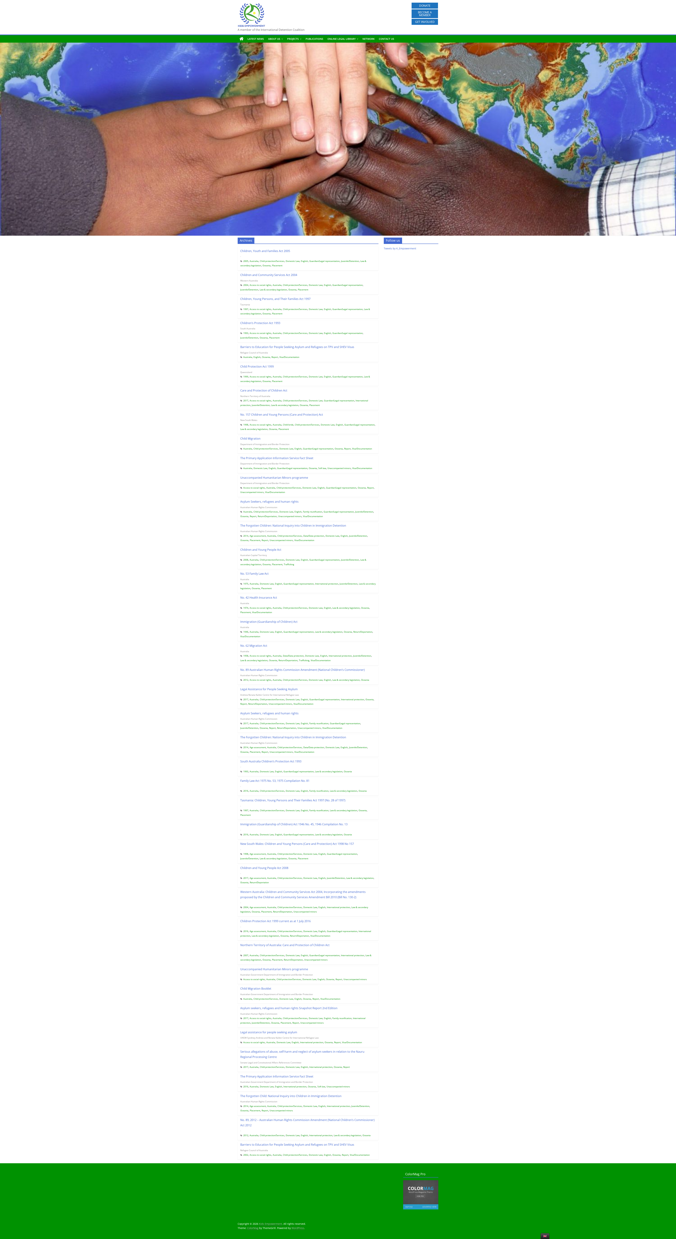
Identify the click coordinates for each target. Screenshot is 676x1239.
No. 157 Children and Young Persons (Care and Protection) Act (281, 415)
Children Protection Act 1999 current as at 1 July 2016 (275, 921)
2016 (245, 790)
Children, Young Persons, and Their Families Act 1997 (275, 299)
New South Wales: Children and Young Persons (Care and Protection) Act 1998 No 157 (297, 844)
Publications (314, 39)
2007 (245, 955)
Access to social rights (260, 285)
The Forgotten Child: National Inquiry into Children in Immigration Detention (291, 1096)
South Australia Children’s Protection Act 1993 (270, 761)
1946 (245, 631)
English (304, 261)
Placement (277, 265)
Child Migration (250, 438)
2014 (245, 535)
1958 (245, 655)
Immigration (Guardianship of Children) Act (269, 622)
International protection (326, 583)
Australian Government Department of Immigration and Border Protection (276, 974)
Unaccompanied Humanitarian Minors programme (274, 478)
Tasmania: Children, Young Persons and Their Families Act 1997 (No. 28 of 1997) (292, 800)
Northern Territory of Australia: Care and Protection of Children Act (285, 945)
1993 (245, 333)
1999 (245, 376)
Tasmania (245, 304)
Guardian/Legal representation (324, 261)
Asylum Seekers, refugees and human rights (269, 502)
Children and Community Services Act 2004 (268, 275)
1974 (245, 607)
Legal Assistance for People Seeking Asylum (269, 689)
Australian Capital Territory (253, 555)
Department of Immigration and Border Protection (264, 444)
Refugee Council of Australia (254, 352)
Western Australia (249, 280)
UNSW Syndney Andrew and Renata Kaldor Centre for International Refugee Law (279, 1037)
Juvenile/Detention (350, 261)
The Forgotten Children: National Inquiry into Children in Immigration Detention (293, 525)
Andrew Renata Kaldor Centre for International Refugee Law (269, 694)
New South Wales (248, 420)
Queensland (246, 372)
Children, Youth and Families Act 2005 (265, 251)
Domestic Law (292, 261)
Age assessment (258, 535)
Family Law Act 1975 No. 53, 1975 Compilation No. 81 (274, 781)
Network (368, 39)
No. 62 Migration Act (253, 646)
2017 (245, 400)
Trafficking (289, 564)
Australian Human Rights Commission (258, 507)
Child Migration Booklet (255, 988)
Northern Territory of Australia (255, 396)
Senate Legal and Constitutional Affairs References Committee (270, 1062)
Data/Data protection (313, 535)
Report (274, 357)
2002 (245, 1154)
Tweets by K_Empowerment (400, 248)
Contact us (386, 39)
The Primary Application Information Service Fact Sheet (276, 458)
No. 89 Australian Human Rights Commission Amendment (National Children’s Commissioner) (302, 670)
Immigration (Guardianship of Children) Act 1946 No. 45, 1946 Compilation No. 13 (294, 824)
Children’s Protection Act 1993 (260, 323)
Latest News (256, 39)
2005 (245, 261)
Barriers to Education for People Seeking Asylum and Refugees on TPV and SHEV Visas (297, 347)
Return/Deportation (267, 516)
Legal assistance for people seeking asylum (268, 1032)
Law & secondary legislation (273, 289)
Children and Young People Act (260, 550)
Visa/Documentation (289, 357)
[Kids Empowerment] (241, 39)
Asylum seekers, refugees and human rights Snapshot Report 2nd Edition (288, 1008)
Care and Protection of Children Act (263, 390)
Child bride (288, 424)
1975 (245, 583)
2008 (245, 559)
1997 (245, 309)
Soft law (322, 468)
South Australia (247, 328)
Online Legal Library (341, 39)
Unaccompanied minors (339, 468)
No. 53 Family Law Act (254, 574)
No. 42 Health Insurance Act (258, 598)
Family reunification (312, 511)
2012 (245, 679)
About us (274, 39)
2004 (245, 285)
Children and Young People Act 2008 (264, 868)
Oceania (266, 265)
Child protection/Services (272, 261)
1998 (245, 424)
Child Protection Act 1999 (257, 366)
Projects (293, 39)
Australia (254, 261)
